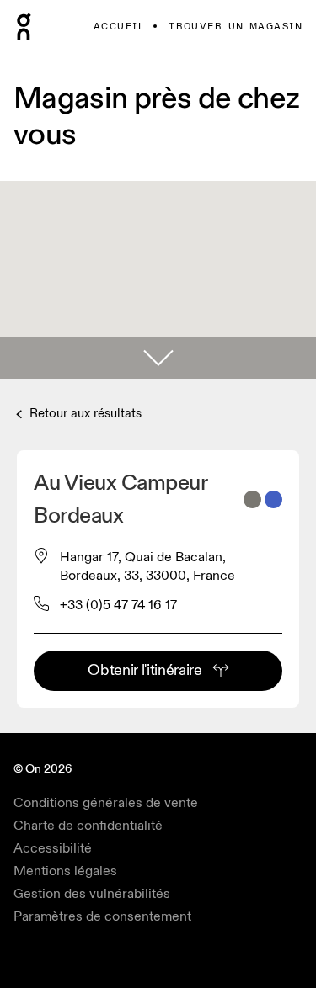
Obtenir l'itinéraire (144, 670)
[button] (158, 358)
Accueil (119, 26)
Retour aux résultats (84, 414)
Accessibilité (52, 848)
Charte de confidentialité (88, 825)
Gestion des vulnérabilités (91, 893)
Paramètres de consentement (102, 916)
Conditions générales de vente (105, 802)
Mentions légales (65, 871)
